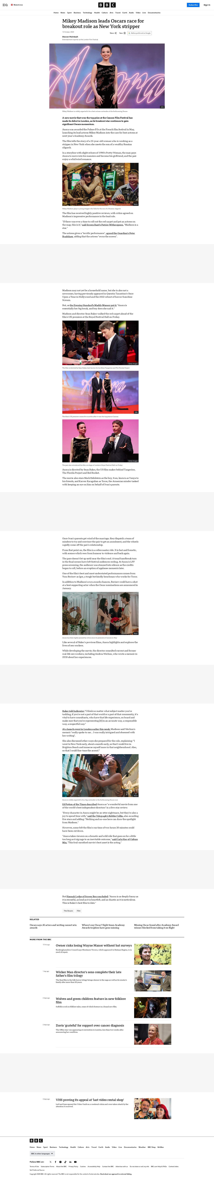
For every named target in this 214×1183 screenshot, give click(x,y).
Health (97, 13)
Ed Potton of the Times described (79, 804)
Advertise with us (122, 1166)
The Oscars (68, 911)
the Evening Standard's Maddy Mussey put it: (93, 305)
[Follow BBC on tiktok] (65, 1161)
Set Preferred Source (37, 1170)
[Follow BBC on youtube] (75, 1161)
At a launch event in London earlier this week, (86, 729)
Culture (105, 13)
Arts (111, 13)
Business (77, 13)
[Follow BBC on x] (50, 1161)
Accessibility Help (94, 1166)
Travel (117, 13)
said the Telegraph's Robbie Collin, (105, 816)
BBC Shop (152, 1147)
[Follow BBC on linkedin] (70, 1161)
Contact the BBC (108, 1166)
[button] (5, 5)
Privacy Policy (73, 1166)
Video (138, 13)
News (63, 13)
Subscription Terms (47, 1166)
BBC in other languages (40, 1154)
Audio (131, 13)
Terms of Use (34, 1166)
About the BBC (61, 1166)
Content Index (173, 1166)
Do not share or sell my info (139, 1166)
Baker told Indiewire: (73, 711)
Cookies (83, 1166)
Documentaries (154, 13)
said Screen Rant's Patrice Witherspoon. (103, 224)
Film (78, 911)
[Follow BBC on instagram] (60, 1161)
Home (56, 13)
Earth (124, 13)
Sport (69, 13)
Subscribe (193, 5)
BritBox (161, 1147)
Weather (142, 1147)
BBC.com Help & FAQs (159, 1166)
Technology (87, 13)
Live (144, 13)
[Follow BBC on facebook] (55, 1161)
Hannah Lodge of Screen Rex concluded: (87, 896)
